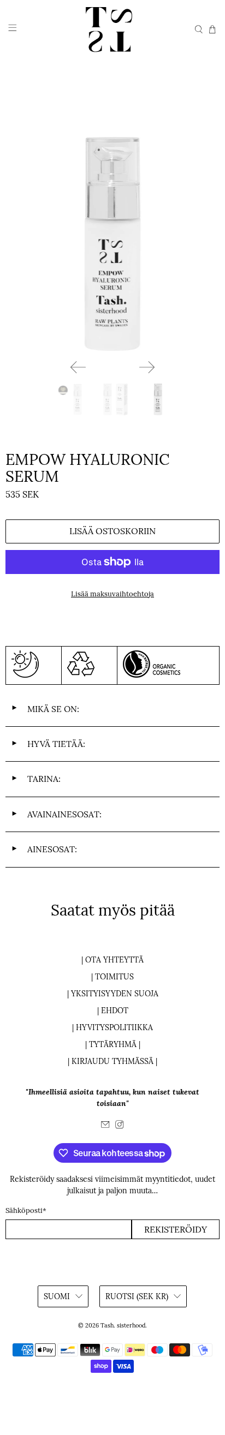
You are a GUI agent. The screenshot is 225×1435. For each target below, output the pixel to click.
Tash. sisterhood (122, 1325)
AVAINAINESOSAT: (56, 814)
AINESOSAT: (44, 849)
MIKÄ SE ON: (45, 708)
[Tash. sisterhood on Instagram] (119, 1126)
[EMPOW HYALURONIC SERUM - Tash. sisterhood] (112, 244)
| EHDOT (112, 1010)
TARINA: (36, 778)
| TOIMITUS (112, 977)
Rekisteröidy (175, 1229)
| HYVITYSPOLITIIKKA (112, 1027)
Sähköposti (25, 1210)
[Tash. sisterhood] (112, 29)
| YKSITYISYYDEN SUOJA (112, 993)
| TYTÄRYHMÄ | (112, 1044)
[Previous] (78, 367)
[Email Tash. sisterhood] (105, 1126)
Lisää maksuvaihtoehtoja (112, 594)
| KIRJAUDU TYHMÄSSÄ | (112, 1061)
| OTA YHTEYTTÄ (112, 960)
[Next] (147, 367)
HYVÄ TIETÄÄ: (48, 743)
